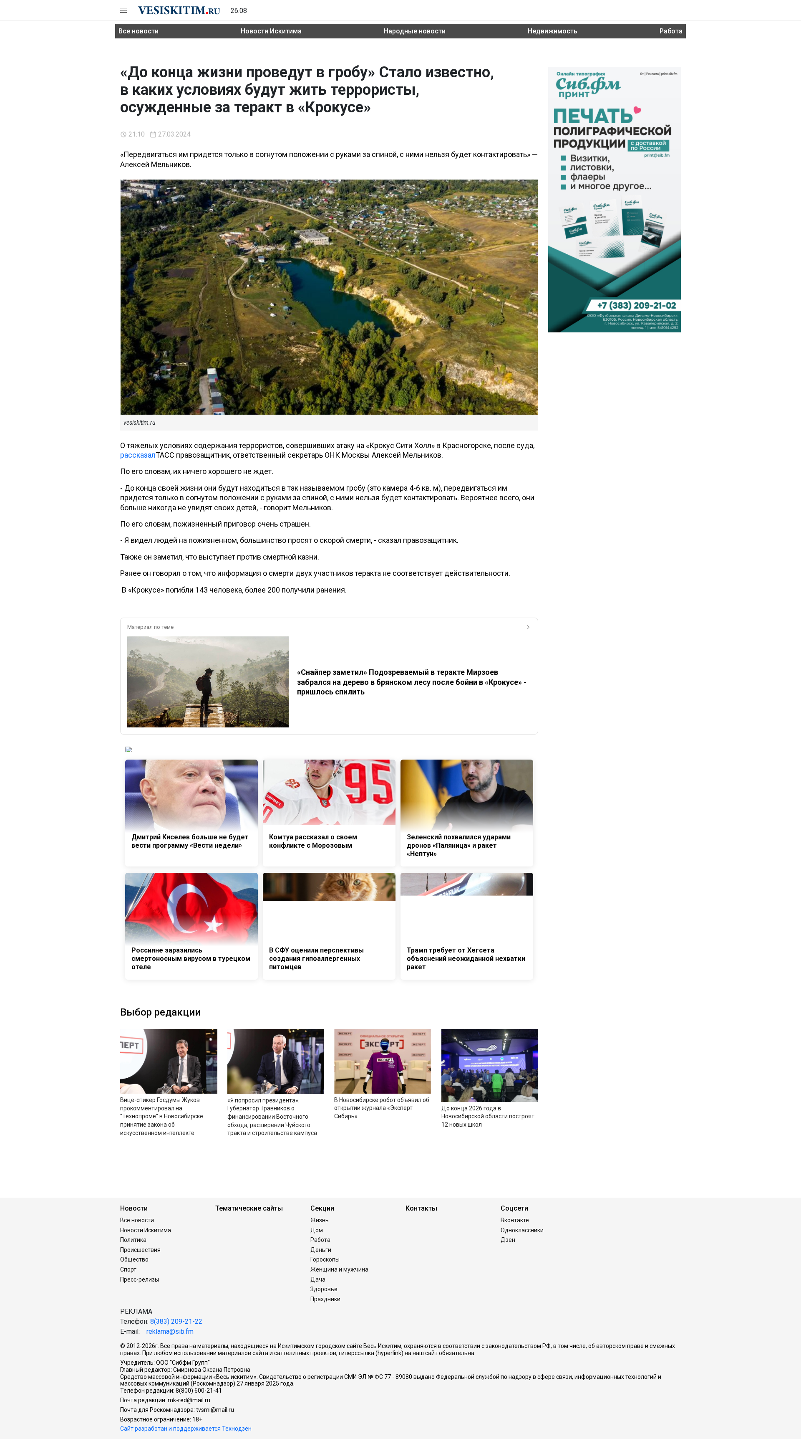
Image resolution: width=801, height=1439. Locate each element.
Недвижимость (552, 31)
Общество (134, 1259)
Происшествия (140, 1249)
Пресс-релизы (139, 1279)
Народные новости (415, 31)
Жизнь (319, 1220)
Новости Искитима (271, 31)
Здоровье (324, 1289)
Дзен (508, 1239)
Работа (671, 31)
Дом (316, 1230)
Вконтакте (515, 1220)
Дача (317, 1279)
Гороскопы (325, 1259)
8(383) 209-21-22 (176, 1321)
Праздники (325, 1299)
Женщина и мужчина (339, 1269)
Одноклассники (522, 1230)
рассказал (138, 455)
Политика (133, 1239)
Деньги (320, 1249)
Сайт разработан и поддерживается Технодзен (186, 1428)
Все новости (138, 31)
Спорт (128, 1269)
